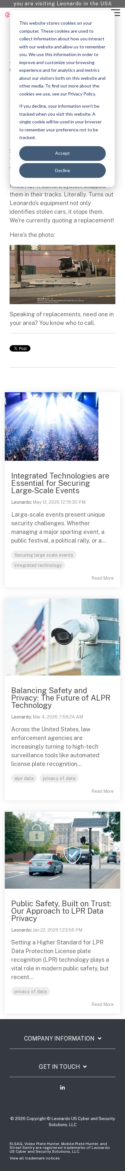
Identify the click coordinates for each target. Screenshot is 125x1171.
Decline (62, 170)
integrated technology (38, 565)
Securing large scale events (43, 555)
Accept (62, 153)
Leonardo (21, 502)
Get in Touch (59, 1066)
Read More (102, 578)
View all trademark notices (35, 1158)
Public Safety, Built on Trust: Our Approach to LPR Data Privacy (61, 911)
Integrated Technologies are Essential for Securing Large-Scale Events (60, 483)
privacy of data (59, 778)
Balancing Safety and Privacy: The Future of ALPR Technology (61, 698)
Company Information (59, 1038)
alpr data (24, 778)
